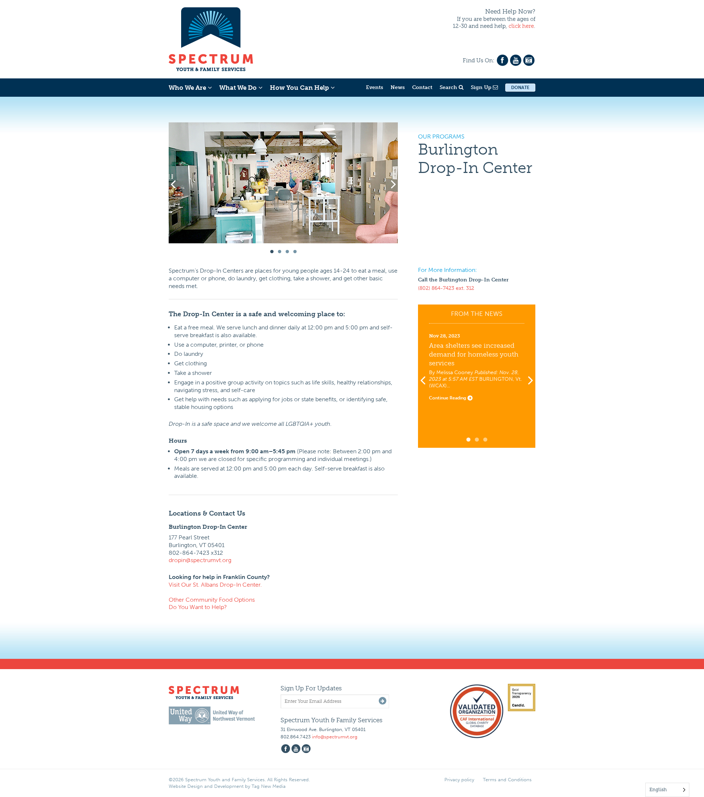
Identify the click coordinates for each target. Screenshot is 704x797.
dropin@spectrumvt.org (200, 560)
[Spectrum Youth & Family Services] (211, 38)
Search (449, 87)
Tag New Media (269, 786)
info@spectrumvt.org (335, 736)
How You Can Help (299, 87)
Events (374, 87)
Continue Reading (448, 398)
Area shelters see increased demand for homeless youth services (473, 354)
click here (521, 26)
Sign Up (482, 87)
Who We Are (187, 87)
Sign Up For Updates (311, 688)
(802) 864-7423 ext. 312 (446, 288)
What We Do (238, 87)
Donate (520, 87)
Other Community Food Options (212, 599)
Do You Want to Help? (198, 607)
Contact (422, 87)
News (397, 87)
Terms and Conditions (507, 779)
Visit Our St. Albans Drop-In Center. (215, 584)
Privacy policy (459, 779)
